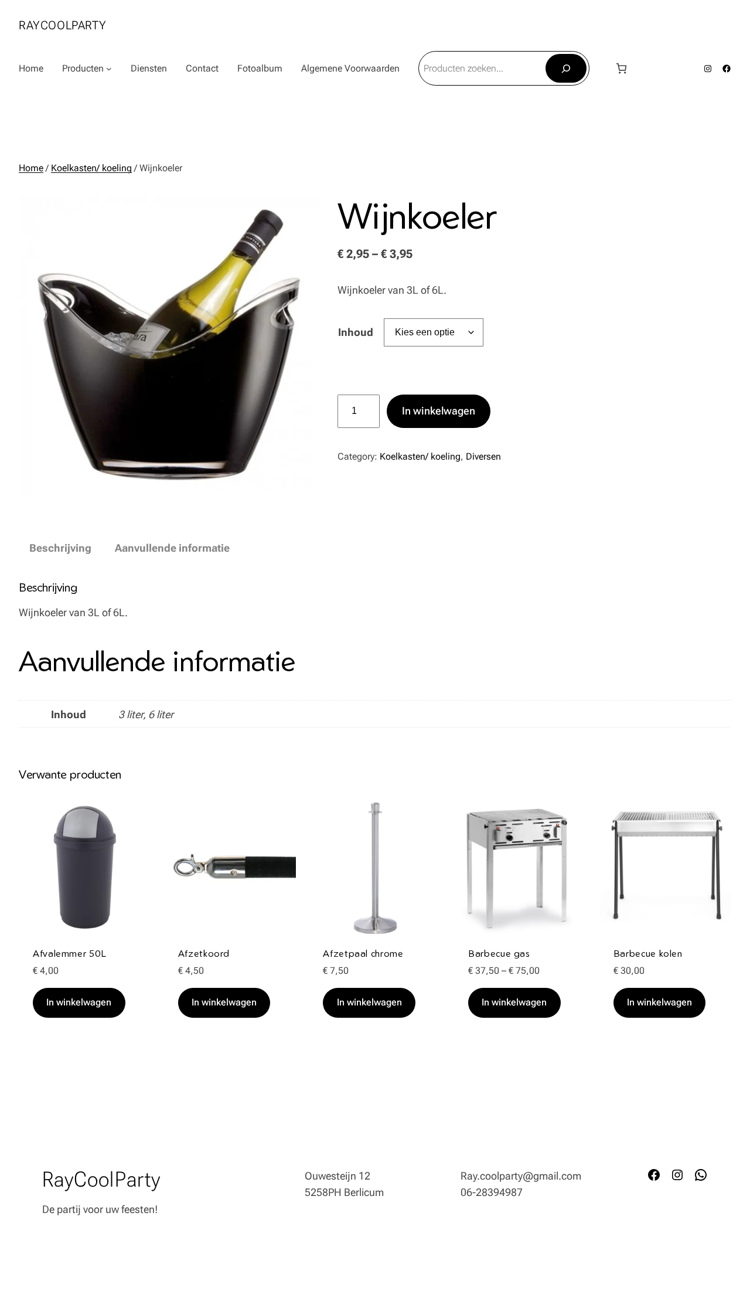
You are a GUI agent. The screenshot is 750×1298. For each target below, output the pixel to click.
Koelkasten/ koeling (91, 168)
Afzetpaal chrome (363, 953)
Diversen (483, 456)
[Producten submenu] (109, 69)
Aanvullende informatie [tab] (172, 548)
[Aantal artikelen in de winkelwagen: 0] (621, 68)
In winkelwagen (438, 411)
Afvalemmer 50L (70, 953)
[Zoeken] (566, 68)
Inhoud (355, 332)
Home (31, 68)
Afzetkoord (204, 953)
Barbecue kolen (648, 953)
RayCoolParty (62, 25)
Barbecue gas (499, 953)
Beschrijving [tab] (60, 548)
